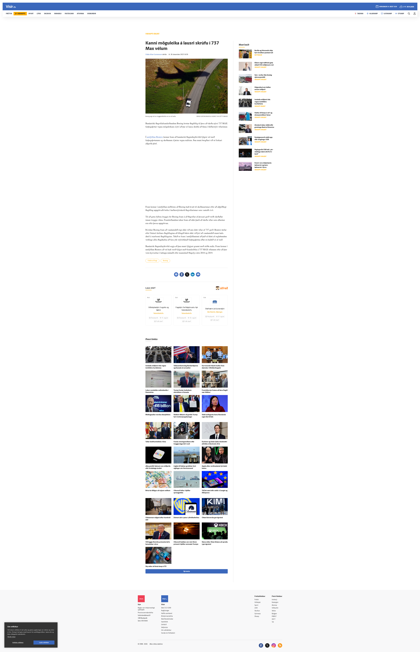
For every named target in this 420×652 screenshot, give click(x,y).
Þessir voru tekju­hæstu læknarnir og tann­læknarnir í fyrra (263, 165)
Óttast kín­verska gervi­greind (212, 518)
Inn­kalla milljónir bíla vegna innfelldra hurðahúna (262, 102)
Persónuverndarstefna (145, 613)
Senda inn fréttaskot (168, 633)
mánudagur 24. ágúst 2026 (388, 7)
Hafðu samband (166, 613)
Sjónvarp (258, 614)
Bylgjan (274, 614)
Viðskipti (258, 602)
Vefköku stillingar (18, 642)
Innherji (274, 600)
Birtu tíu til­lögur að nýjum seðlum (157, 490)
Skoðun (257, 611)
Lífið (256, 608)
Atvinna (274, 605)
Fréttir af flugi (152, 261)
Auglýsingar (165, 610)
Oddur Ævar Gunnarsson (153, 54)
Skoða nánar (11, 637)
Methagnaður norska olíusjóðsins (157, 415)
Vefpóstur (164, 627)
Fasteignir (275, 602)
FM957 (274, 616)
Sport (256, 605)
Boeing (165, 261)
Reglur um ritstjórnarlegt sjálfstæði (146, 609)
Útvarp (257, 616)
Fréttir (257, 600)
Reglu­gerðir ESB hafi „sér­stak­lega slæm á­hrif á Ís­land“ (264, 152)
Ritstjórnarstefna (167, 616)
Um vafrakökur (166, 630)
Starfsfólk (164, 622)
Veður (274, 611)
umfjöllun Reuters (155, 136)
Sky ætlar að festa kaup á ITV (155, 566)
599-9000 (144, 621)
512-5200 (167, 608)
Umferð (164, 625)
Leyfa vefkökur (44, 642)
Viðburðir (275, 608)
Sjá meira (186, 571)
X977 (273, 619)
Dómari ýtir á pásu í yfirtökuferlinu (186, 518)
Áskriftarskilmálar (167, 619)
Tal (273, 622)
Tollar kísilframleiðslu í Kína (155, 442)
